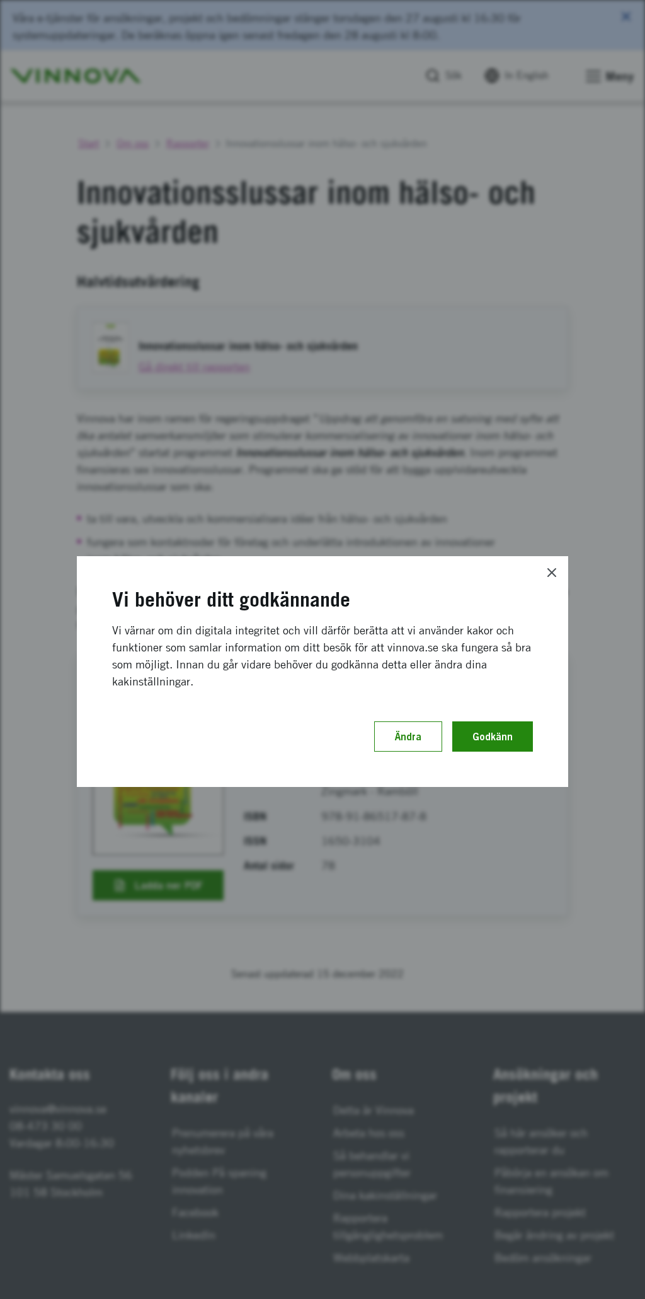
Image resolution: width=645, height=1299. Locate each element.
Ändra (408, 736)
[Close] (552, 572)
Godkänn (492, 736)
